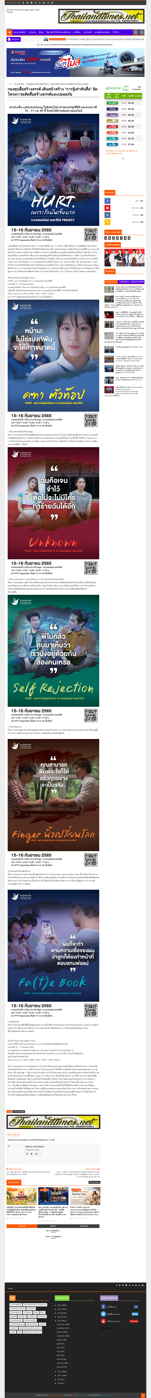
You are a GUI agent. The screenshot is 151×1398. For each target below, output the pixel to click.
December (61, 1324)
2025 (59, 1309)
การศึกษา (77, 32)
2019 (59, 1379)
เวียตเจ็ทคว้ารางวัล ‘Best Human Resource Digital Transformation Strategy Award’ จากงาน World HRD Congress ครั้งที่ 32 (123, 391)
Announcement (137, 282)
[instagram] (48, 2)
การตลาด (32, 32)
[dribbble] (35, 2)
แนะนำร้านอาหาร (17, 1324)
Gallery (14, 1328)
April (59, 1355)
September (61, 1336)
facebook (84, 1226)
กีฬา (42, 1312)
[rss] (40, 2)
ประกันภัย (88, 32)
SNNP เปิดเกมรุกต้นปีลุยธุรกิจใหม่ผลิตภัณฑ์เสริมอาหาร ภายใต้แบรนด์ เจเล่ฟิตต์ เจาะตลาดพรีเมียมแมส (130, 289)
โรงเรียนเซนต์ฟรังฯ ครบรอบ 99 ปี (129, 347)
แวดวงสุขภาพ (16, 1312)
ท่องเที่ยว (22, 1316)
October (60, 1332)
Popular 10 (111, 282)
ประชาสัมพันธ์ (19, 32)
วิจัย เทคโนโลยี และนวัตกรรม (58, 32)
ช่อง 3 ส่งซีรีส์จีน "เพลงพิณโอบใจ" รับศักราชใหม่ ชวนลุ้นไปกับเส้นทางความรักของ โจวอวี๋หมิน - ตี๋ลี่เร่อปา (130, 314)
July (58, 1344)
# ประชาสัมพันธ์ (18, 1112)
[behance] (44, 2)
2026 (59, 1305)
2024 (59, 1313)
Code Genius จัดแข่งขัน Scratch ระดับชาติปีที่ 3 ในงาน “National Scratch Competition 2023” (129, 359)
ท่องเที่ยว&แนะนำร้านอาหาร (30, 1328)
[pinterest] (27, 2)
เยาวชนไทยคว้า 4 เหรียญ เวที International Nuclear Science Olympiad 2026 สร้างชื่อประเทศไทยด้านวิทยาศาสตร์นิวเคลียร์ (49, 39)
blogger (22, 1226)
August (60, 1340)
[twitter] (23, 2)
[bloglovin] (31, 2)
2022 (59, 1321)
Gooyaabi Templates (108, 1395)
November (61, 1328)
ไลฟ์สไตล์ (42, 1316)
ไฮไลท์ (42, 1324)
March (59, 1359)
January (60, 1367)
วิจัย (19, 1332)
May (59, 1351)
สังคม (41, 32)
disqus (53, 1226)
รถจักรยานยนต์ (30, 1320)
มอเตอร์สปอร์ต (16, 1320)
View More (95, 1182)
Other (115, 32)
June (59, 1347)
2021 (59, 1371)
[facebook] (19, 2)
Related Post (13, 1182)
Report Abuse (106, 1328)
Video (13, 1332)
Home (10, 84)
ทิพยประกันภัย (32, 1324)
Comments (124, 282)
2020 (59, 1375)
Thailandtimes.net (56, 1395)
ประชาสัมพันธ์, (33, 100)
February (60, 1363)
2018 (59, 1383)
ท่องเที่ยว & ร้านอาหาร (32, 1332)
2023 (59, 1317)
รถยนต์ (13, 1316)
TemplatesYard (82, 1395)
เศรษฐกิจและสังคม (102, 32)
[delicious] (52, 2)
